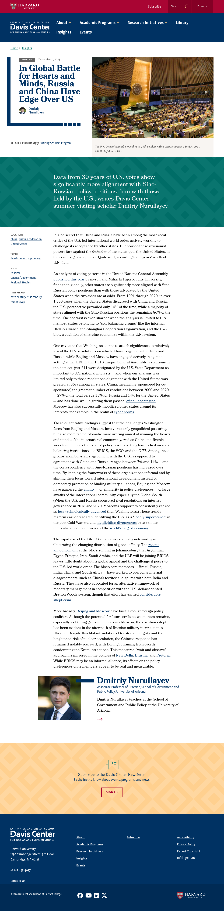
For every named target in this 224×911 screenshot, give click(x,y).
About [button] (62, 23)
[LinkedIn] (96, 896)
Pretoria (163, 656)
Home (14, 48)
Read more (141, 719)
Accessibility (185, 837)
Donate (202, 6)
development (18, 258)
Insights (63, 32)
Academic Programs (89, 844)
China (13, 239)
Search (176, 6)
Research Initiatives (89, 851)
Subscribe (154, 6)
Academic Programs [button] (97, 23)
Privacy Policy (186, 844)
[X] (104, 896)
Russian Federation (30, 239)
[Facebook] (80, 896)
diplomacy (34, 258)
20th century (18, 297)
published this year (69, 280)
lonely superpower (150, 517)
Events (86, 32)
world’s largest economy (129, 528)
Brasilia (141, 656)
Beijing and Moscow (93, 611)
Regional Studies (20, 282)
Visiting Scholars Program (56, 143)
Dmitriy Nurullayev (36, 110)
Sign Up (112, 792)
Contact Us (17, 881)
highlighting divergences (117, 523)
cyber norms (124, 412)
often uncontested (141, 401)
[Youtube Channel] (88, 896)
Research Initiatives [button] (146, 23)
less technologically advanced (82, 512)
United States (18, 244)
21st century (34, 297)
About (80, 837)
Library (182, 23)
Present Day (17, 301)
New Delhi (124, 656)
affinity (89, 490)
